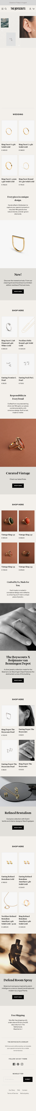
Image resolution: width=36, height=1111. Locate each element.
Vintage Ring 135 (8, 567)
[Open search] (6, 9)
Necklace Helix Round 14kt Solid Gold (26, 343)
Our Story (12, 1090)
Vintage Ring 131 (8, 535)
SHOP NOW (18, 680)
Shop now (18, 485)
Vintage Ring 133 (25, 567)
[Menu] (3, 9)
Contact (24, 1090)
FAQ (18, 1090)
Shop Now (18, 291)
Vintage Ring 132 (25, 535)
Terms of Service (12, 1093)
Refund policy (24, 1093)
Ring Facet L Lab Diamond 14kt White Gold (8, 343)
